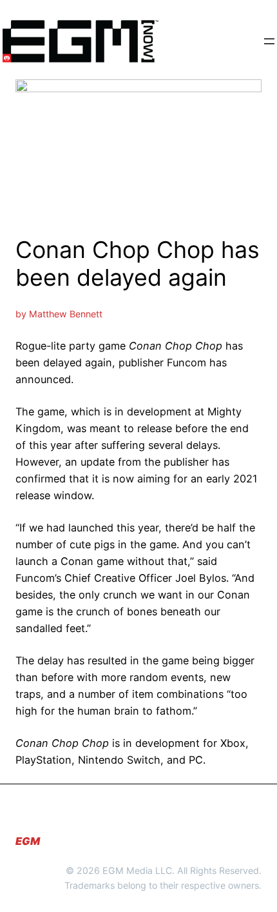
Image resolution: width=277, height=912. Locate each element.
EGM (27, 841)
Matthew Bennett (65, 313)
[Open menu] (269, 41)
